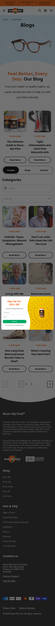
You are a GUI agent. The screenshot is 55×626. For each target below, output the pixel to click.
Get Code (14, 321)
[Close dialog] (52, 297)
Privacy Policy (18, 325)
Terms (22, 325)
